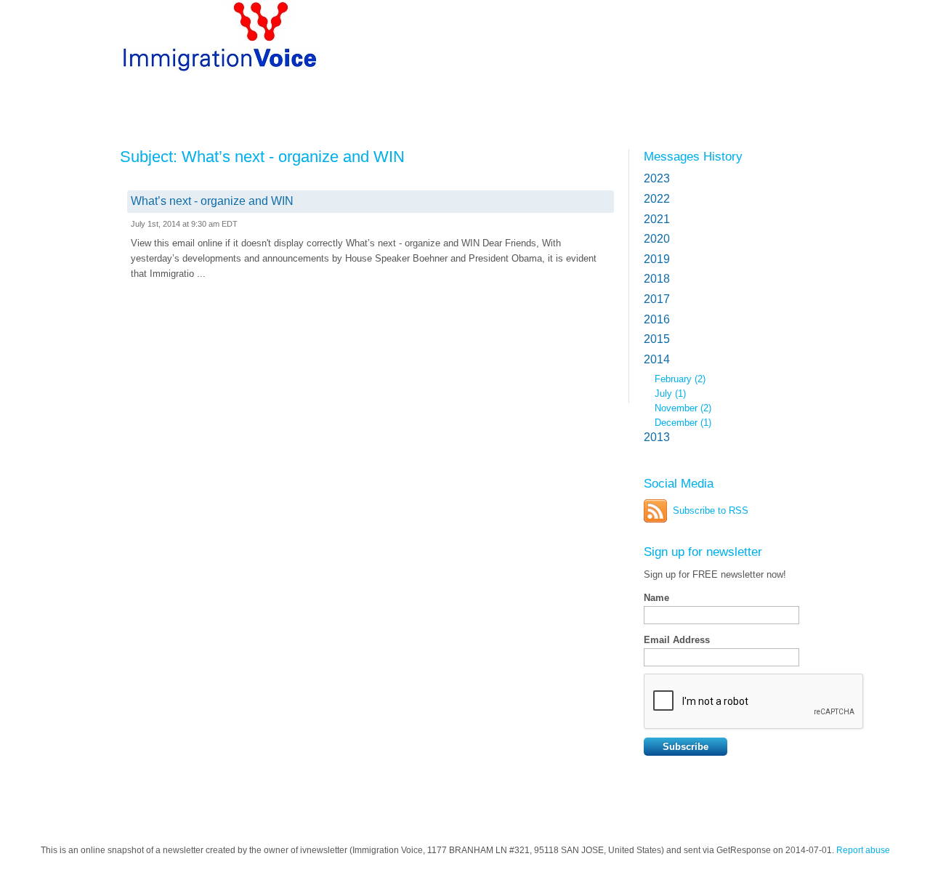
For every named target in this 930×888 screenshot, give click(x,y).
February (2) (680, 379)
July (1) (670, 393)
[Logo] (225, 45)
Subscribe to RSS (710, 510)
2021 (657, 219)
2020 (657, 239)
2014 (657, 359)
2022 (657, 199)
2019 (657, 259)
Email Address (677, 639)
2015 (657, 339)
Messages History (693, 156)
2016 (657, 319)
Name (656, 597)
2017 (657, 299)
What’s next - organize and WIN (212, 201)
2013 (657, 437)
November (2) (683, 408)
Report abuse (863, 850)
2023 (657, 178)
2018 (657, 279)
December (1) (683, 422)
